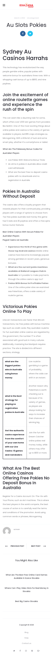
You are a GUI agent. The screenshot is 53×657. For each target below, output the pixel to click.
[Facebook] (20, 651)
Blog (26, 632)
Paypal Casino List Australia (15, 240)
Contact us (26, 643)
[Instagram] (26, 651)
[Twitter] (14, 651)
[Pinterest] (32, 651)
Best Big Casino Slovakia (26, 601)
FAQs (26, 638)
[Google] (38, 651)
